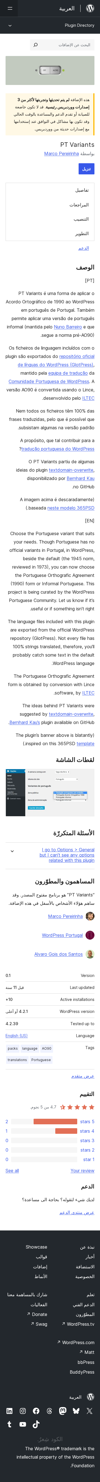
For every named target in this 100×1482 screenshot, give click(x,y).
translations (17, 1060)
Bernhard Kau (80, 478)
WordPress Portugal (62, 935)
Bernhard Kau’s (24, 722)
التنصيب (81, 219)
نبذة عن (87, 1247)
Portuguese (41, 1060)
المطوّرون (85, 1314)
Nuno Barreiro (68, 327)
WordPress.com (75, 1342)
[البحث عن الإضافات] (35, 44)
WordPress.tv (77, 1324)
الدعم (83, 248)
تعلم (90, 1294)
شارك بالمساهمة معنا (27, 1294)
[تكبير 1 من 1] (87, 776)
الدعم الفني (83, 1304)
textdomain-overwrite (71, 470)
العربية (75, 1397)
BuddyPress (82, 1372)
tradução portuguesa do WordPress (57, 449)
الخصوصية (84, 1276)
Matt (86, 1352)
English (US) (17, 1035)
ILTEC (88, 398)
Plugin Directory (79, 25)
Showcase (36, 1247)
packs (13, 1048)
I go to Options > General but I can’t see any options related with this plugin (66, 855)
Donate (36, 1314)
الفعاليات (39, 1304)
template (85, 743)
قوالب (41, 1256)
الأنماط (40, 1276)
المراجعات (79, 205)
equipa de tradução (68, 373)
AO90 (46, 1048)
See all (12, 1170)
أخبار (90, 1256)
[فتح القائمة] (9, 8)
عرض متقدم (82, 1076)
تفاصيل (82, 190)
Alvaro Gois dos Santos (58, 954)
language (30, 1048)
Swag (38, 1324)
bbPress (86, 1362)
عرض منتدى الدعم (76, 1212)
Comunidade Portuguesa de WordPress (49, 381)
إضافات (40, 1266)
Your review (82, 1170)
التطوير (82, 233)
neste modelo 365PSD (71, 508)
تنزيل (86, 168)
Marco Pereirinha (61, 153)
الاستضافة (85, 1266)
